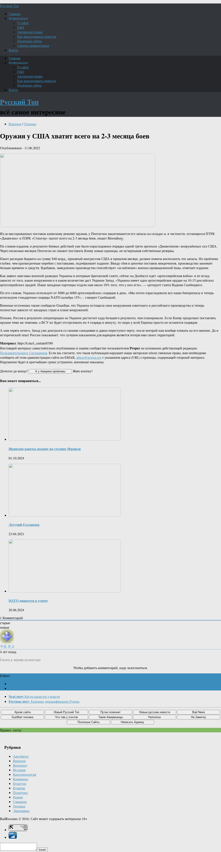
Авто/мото (20, 756)
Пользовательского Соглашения (23, 353)
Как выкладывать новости (36, 36)
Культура (19, 783)
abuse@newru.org (88, 357)
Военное (15, 124)
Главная (14, 13)
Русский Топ (9, 5)
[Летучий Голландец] (65, 515)
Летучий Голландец (24, 524)
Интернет (20, 765)
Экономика (21, 810)
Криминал (20, 779)
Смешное (20, 801)
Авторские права (30, 32)
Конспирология (24, 774)
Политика (20, 792)
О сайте (23, 23)
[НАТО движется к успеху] (65, 591)
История (19, 770)
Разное (18, 797)
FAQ (20, 27)
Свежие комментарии (33, 45)
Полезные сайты (29, 41)
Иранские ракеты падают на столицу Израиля (45, 448)
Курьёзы (19, 788)
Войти (13, 50)
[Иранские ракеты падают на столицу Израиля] (65, 439)
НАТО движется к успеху (28, 600)
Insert (42, 849)
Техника (30, 124)
